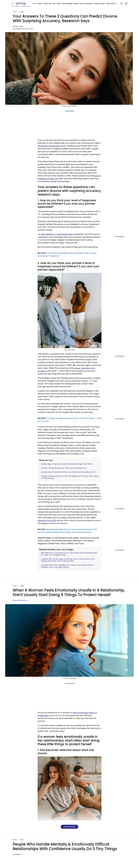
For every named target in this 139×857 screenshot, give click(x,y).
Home (15, 12)
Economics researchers (49, 146)
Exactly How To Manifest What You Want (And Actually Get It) (68, 472)
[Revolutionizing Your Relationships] (21, 3)
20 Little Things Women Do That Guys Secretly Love (63, 468)
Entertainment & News (70, 4)
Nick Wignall (17, 854)
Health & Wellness (86, 4)
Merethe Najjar (18, 26)
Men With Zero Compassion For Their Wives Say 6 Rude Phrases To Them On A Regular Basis (69, 554)
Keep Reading (69, 827)
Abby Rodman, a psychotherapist (57, 234)
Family (59, 4)
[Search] (121, 3)
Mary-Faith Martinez (20, 600)
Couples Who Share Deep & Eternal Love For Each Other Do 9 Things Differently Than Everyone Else (68, 560)
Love (34, 4)
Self (54, 4)
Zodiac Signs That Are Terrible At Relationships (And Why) (66, 464)
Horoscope (47, 4)
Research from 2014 (47, 520)
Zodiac (39, 4)
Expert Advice (111, 4)
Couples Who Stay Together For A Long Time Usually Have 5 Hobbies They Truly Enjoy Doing (67, 566)
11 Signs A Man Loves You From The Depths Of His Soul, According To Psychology (69, 477)
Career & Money (99, 4)
